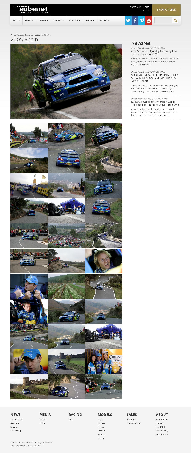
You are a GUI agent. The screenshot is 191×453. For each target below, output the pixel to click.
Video (42, 423)
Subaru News (16, 419)
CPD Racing (15, 430)
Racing (57, 20)
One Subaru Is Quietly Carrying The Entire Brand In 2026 (154, 52)
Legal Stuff (160, 427)
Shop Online (166, 9)
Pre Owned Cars (134, 423)
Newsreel (14, 423)
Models (74, 20)
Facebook (135, 20)
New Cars (131, 419)
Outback (101, 430)
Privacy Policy (162, 430)
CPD (70, 419)
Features (14, 427)
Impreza (101, 423)
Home (16, 20)
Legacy (101, 427)
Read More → (145, 64)
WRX (100, 419)
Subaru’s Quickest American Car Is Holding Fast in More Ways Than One (155, 103)
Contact (159, 423)
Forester (101, 434)
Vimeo (141, 20)
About (104, 20)
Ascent (101, 438)
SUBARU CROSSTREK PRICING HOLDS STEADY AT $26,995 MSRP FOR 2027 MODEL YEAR (155, 78)
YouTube (148, 20)
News (28, 20)
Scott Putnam (162, 419)
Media (42, 20)
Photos (43, 419)
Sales (89, 20)
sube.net (145, 10)
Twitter (128, 20)
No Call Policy (162, 434)
